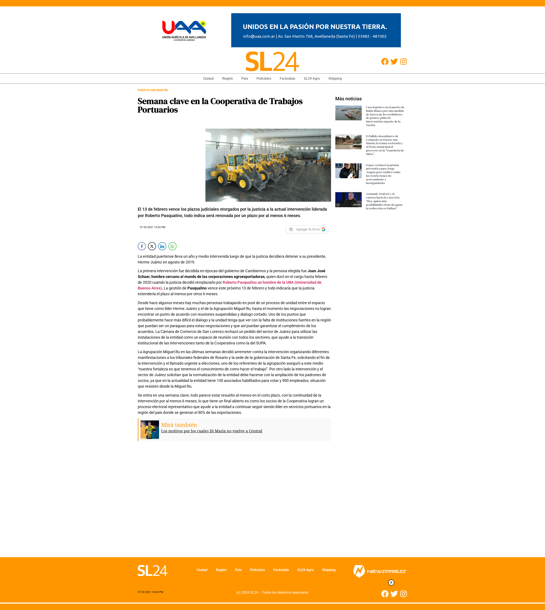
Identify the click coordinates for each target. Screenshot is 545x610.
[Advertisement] (234, 506)
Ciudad (208, 78)
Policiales (264, 78)
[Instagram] (403, 61)
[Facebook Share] (142, 246)
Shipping (335, 78)
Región (227, 78)
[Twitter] (394, 61)
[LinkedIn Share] (162, 246)
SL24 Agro (312, 78)
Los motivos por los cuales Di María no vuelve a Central (211, 431)
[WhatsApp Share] (172, 246)
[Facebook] (385, 61)
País (244, 78)
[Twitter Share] (152, 246)
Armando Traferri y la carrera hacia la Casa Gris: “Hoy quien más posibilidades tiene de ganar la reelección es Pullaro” (384, 201)
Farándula (287, 78)
